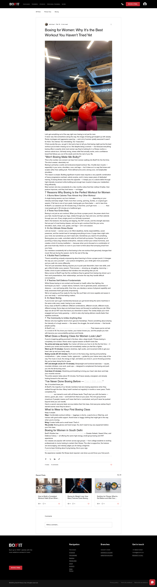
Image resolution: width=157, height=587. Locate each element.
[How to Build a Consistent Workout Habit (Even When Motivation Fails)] (49, 485)
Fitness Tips (47, 11)
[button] (122, 4)
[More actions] (111, 24)
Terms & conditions (126, 582)
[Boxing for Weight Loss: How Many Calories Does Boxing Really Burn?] (78, 485)
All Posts (38, 11)
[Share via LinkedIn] (55, 459)
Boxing (57, 11)
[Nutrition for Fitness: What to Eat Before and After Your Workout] (108, 485)
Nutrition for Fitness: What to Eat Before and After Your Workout (107, 497)
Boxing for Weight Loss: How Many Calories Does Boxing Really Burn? (78, 497)
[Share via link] (59, 459)
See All (119, 475)
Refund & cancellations (141, 582)
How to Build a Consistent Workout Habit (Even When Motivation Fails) (48, 497)
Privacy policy (114, 582)
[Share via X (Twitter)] (50, 459)
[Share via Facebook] (46, 459)
